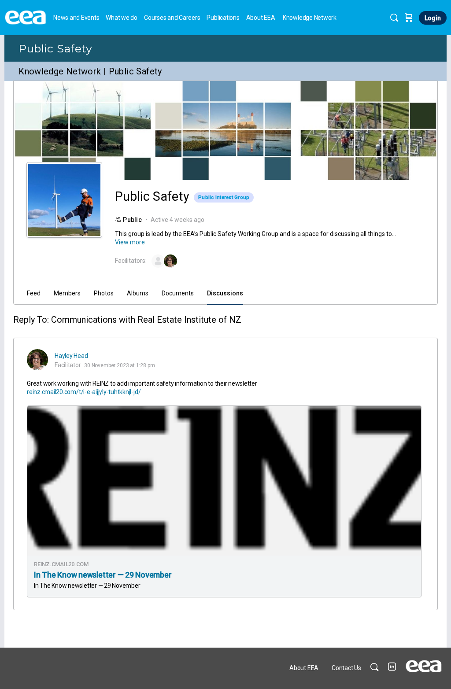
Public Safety (55, 48)
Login (433, 18)
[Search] (394, 17)
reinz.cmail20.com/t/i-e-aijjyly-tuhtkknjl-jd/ (83, 391)
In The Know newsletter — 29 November (102, 574)
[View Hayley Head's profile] (37, 359)
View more (130, 242)
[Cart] (408, 17)
